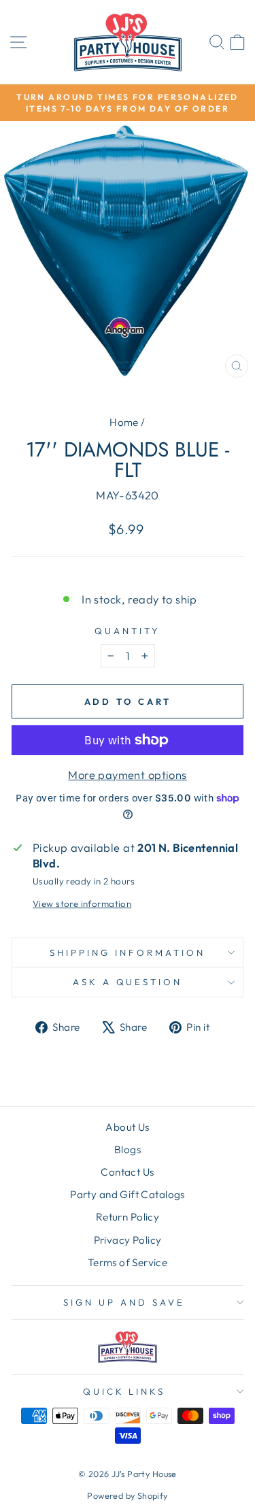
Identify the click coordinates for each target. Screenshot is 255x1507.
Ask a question (128, 981)
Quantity (127, 630)
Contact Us (127, 1171)
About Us (127, 1127)
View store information (82, 903)
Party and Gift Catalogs (127, 1194)
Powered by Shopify (127, 1495)
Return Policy (127, 1216)
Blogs (127, 1149)
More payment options (127, 774)
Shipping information (127, 952)
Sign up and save (124, 1302)
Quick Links (124, 1391)
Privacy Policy (128, 1239)
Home (124, 422)
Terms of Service (128, 1262)
